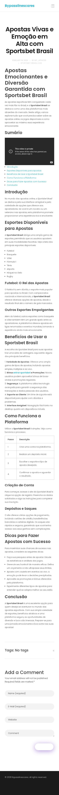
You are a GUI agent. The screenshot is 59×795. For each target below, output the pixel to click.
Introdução (12, 167)
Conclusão (12, 185)
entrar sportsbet (22, 372)
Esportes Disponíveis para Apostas (24, 170)
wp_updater (40, 60)
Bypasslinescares (19, 5)
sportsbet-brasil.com (31, 63)
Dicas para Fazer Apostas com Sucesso (26, 181)
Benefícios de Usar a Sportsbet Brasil (25, 174)
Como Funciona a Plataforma (21, 177)
